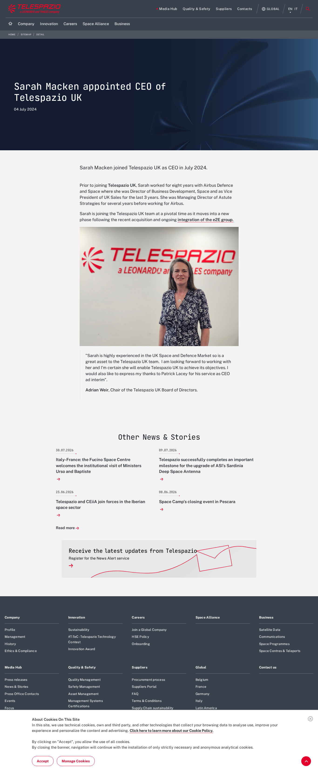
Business (266, 617)
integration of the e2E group (205, 219)
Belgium (202, 679)
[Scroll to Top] (306, 761)
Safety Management (84, 686)
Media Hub (13, 667)
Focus (9, 708)
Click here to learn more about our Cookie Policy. (171, 730)
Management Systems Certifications (85, 703)
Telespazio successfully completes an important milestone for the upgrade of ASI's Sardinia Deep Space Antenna (206, 465)
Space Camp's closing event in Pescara (197, 501)
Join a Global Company (149, 630)
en (290, 8)
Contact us (268, 667)
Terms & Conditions (147, 701)
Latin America (206, 708)
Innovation (76, 617)
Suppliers (139, 667)
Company (12, 617)
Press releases (16, 679)
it (296, 8)
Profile (10, 630)
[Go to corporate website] (33, 8)
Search (308, 9)
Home (12, 34)
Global (201, 667)
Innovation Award (81, 649)
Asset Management (83, 694)
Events (10, 701)
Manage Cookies (76, 761)
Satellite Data (270, 630)
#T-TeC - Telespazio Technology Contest (92, 639)
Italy (199, 701)
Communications (272, 637)
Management (15, 637)
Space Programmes (274, 644)
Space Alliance (208, 617)
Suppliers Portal (144, 686)
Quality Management (84, 679)
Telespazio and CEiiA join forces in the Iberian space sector (100, 504)
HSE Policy (140, 637)
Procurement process (148, 679)
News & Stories (16, 686)
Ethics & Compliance (21, 651)
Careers (138, 617)
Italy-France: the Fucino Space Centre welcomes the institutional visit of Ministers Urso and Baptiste (98, 465)
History (10, 644)
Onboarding (141, 644)
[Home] (10, 24)
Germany (203, 694)
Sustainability (78, 630)
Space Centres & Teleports (279, 651)
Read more (65, 528)
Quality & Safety (82, 667)
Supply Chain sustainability (152, 708)
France (201, 686)
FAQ (135, 694)
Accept (43, 761)
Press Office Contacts (22, 694)
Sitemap (26, 34)
